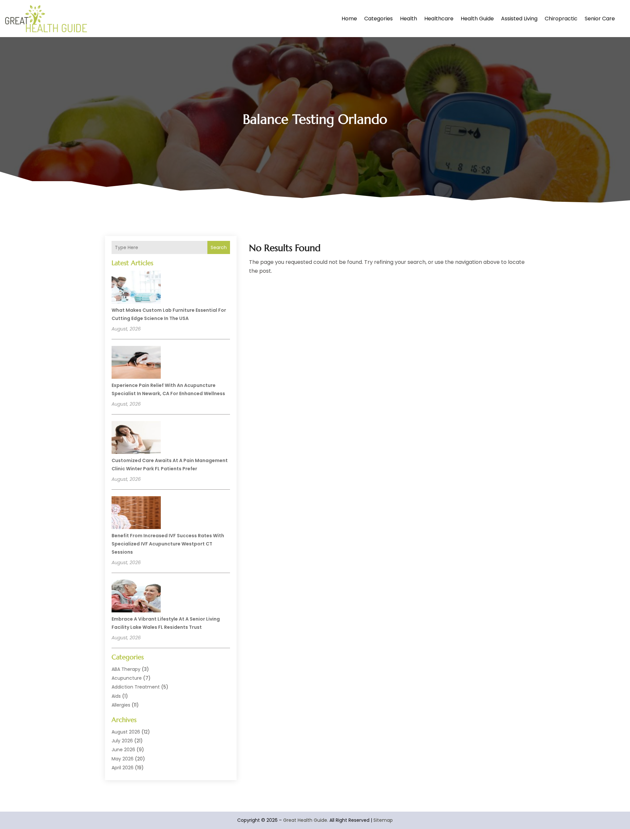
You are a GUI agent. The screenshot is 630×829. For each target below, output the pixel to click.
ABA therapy (126, 669)
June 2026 (123, 749)
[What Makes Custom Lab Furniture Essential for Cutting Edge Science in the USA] (136, 288)
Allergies (121, 705)
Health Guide (477, 18)
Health (408, 18)
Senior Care (600, 18)
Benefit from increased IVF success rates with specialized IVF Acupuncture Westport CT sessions (168, 543)
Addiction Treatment (136, 687)
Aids (116, 696)
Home (349, 18)
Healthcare (438, 18)
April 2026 (123, 767)
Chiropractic (561, 18)
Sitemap (383, 820)
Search (219, 247)
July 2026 (122, 740)
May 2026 (123, 758)
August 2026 (126, 732)
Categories (378, 18)
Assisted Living (519, 18)
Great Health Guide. (305, 820)
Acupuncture (127, 678)
